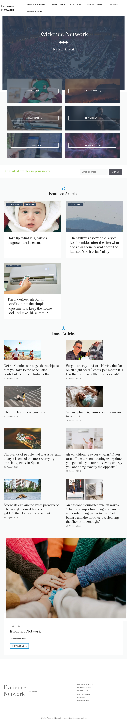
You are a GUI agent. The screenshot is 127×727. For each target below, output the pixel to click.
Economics (112, 4)
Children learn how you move (25, 412)
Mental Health (94, 4)
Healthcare (76, 4)
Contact (33, 692)
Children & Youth (36, 4)
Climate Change (57, 4)
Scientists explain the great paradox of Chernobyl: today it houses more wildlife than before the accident (31, 509)
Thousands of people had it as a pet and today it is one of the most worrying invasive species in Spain (32, 459)
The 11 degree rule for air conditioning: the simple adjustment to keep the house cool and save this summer (29, 306)
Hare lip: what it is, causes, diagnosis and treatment (27, 240)
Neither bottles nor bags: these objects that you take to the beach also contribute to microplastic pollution (31, 370)
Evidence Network (7, 8)
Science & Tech (34, 12)
